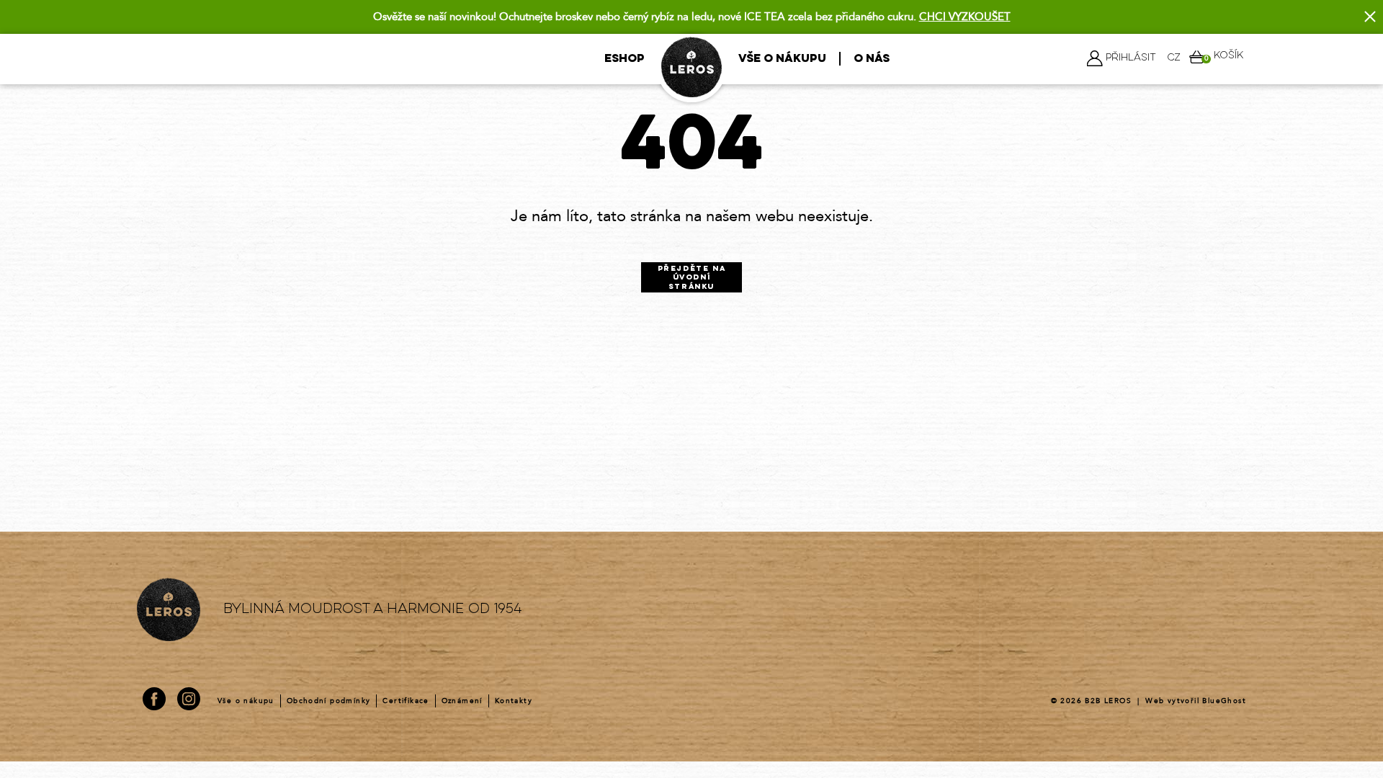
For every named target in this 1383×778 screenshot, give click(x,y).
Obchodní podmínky (329, 701)
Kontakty (513, 701)
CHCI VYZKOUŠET (965, 16)
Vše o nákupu (782, 59)
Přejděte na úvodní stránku (692, 278)
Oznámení (462, 701)
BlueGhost (1224, 701)
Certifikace (405, 701)
